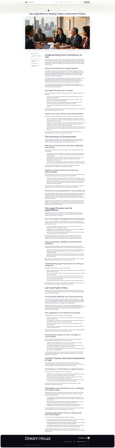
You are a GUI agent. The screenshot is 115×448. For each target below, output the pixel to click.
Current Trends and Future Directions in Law (35, 66)
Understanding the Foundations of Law (36, 56)
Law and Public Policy (34, 63)
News (71, 441)
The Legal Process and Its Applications (35, 61)
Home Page (66, 441)
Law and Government (64, 10)
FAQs (74, 441)
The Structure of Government (35, 58)
